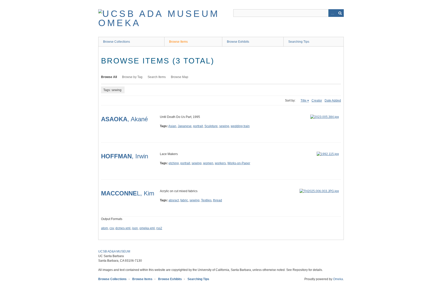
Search (340, 13)
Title (303, 100)
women (208, 163)
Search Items (157, 77)
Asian (172, 126)
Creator (317, 100)
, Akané (124, 119)
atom (104, 228)
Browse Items (178, 41)
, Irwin (124, 156)
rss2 (159, 228)
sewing (224, 126)
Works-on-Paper (238, 163)
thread (217, 200)
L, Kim (127, 193)
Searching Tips (298, 41)
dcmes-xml (122, 228)
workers (220, 163)
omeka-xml (147, 228)
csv (111, 228)
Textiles (206, 200)
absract (174, 200)
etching (174, 163)
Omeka (338, 279)
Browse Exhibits (238, 41)
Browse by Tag (132, 77)
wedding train (240, 126)
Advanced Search (332, 13)
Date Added (333, 100)
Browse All (109, 77)
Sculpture (211, 126)
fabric (184, 200)
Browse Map (179, 77)
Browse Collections (116, 41)
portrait (198, 126)
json (135, 228)
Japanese (185, 126)
